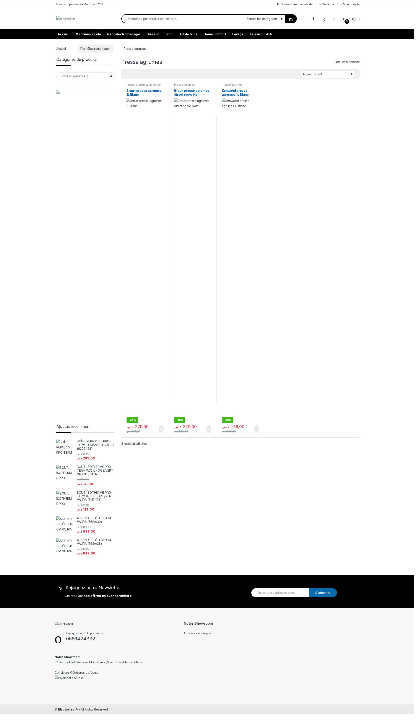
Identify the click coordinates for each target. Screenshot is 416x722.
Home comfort (215, 34)
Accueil (63, 34)
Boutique (328, 4)
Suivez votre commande (297, 4)
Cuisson (152, 34)
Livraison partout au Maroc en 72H (79, 4)
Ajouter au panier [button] (159, 429)
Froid (169, 34)
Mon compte (351, 4)
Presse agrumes (137, 84)
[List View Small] (133, 74)
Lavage (237, 34)
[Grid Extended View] (146, 74)
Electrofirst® (68, 709)
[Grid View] (127, 74)
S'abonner (322, 593)
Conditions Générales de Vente (77, 672)
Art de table (188, 34)
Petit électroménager (123, 34)
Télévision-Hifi (261, 34)
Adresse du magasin (198, 633)
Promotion (154, 84)
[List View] (139, 74)
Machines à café (88, 34)
